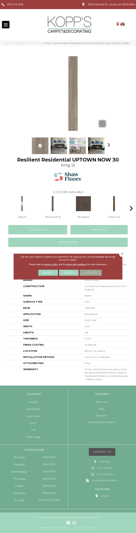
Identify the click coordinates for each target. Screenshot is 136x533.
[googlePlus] (62, 523)
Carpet (33, 402)
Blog (101, 408)
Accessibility (45, 528)
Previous (28, 144)
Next (107, 144)
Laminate (33, 416)
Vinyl (27, 43)
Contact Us (37, 229)
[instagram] (74, 523)
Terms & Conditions (62, 528)
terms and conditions (77, 264)
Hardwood (33, 409)
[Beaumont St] (52, 203)
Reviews (101, 415)
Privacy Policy (80, 528)
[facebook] (68, 523)
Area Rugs (33, 437)
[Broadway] (83, 203)
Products (37, 43)
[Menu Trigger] (5, 24)
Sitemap (93, 528)
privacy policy (51, 264)
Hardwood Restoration (101, 422)
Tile (33, 430)
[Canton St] (114, 203)
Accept (48, 272)
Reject (68, 272)
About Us (101, 401)
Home (6, 43)
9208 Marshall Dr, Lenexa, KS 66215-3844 (111, 4)
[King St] (22, 203)
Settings (91, 272)
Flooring (17, 43)
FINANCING (99, 229)
